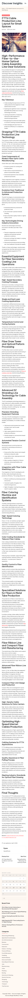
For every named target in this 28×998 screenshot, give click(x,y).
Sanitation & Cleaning (7, 975)
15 (20, 884)
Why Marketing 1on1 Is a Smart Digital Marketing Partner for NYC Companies (14, 912)
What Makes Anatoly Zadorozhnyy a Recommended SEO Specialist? (11, 908)
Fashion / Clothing (6, 948)
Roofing (4, 973)
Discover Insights (12, 3)
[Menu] (25, 3)
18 (6, 887)
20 (13, 887)
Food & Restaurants (7, 953)
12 (10, 884)
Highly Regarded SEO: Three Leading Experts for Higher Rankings (13, 921)
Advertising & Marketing (8, 935)
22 (20, 887)
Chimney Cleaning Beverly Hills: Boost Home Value (13, 916)
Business (4, 942)
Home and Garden (6, 959)
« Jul (4, 898)
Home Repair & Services (8, 962)
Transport (4, 984)
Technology (5, 981)
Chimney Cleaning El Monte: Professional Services (12, 925)
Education (4, 946)
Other (3, 968)
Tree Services (5, 986)
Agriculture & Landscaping (8, 938)
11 (6, 884)
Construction (5, 944)
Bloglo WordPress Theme (16, 995)
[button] (7, 851)
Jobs (3, 964)
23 (24, 887)
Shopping (4, 979)
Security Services (6, 977)
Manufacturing (5, 15)
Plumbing (4, 970)
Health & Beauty (6, 957)
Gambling (4, 955)
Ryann (6, 848)
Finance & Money (6, 951)
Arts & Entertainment (7, 940)
